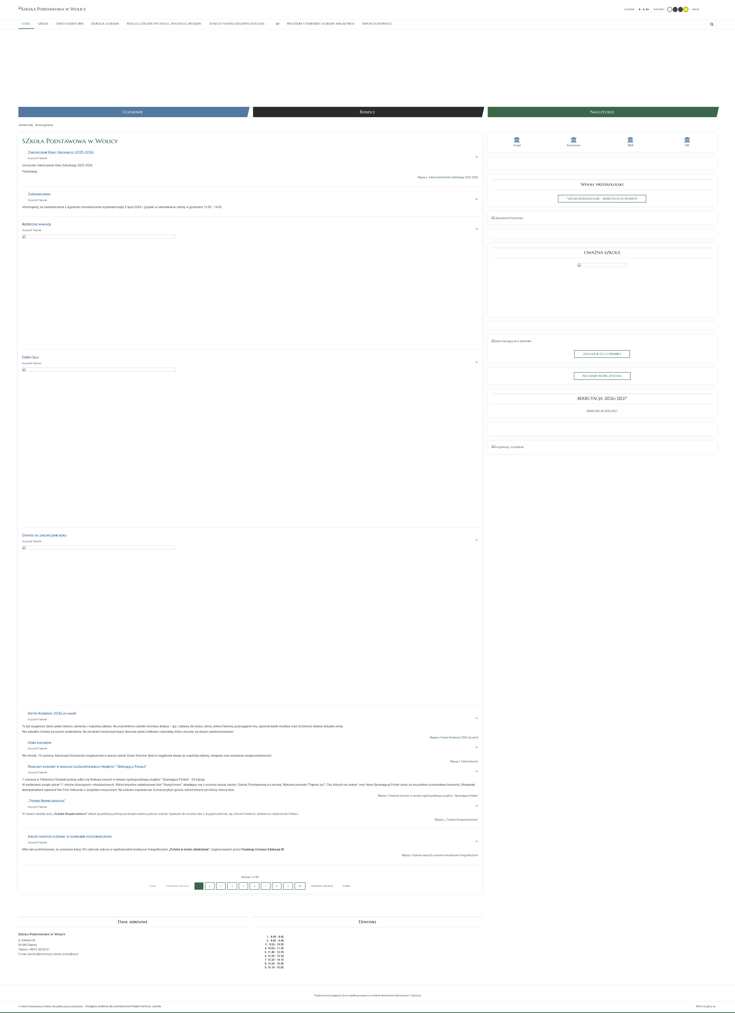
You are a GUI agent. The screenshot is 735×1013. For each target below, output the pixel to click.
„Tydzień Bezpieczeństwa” (46, 801)
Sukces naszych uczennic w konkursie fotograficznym (70, 836)
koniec (347, 886)
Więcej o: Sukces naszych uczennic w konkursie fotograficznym (440, 855)
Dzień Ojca (30, 357)
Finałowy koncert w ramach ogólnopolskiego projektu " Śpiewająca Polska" (87, 766)
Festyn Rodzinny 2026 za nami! (52, 713)
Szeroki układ (712, 9)
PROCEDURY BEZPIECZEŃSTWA (602, 376)
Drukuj (472, 157)
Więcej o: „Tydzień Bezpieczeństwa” (456, 819)
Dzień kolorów (39, 742)
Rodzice (367, 111)
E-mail (477, 157)
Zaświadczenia (39, 194)
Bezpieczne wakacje (36, 224)
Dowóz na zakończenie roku (44, 535)
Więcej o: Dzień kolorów (464, 761)
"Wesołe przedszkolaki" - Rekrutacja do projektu (602, 198)
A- (640, 9)
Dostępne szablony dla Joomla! (104, 1006)
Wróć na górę (704, 1006)
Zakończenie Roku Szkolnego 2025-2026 (60, 152)
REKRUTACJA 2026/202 (601, 411)
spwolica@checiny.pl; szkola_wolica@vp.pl (52, 954)
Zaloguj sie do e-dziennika (602, 354)
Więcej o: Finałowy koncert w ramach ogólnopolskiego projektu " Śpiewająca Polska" (428, 795)
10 (300, 886)
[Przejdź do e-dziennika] (511, 341)
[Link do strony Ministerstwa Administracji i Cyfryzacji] (367, 990)
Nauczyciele (602, 111)
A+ (647, 9)
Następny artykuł (322, 886)
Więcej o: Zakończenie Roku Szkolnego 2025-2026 (448, 177)
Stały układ (706, 9)
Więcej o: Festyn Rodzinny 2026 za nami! (454, 737)
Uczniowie (133, 111)
